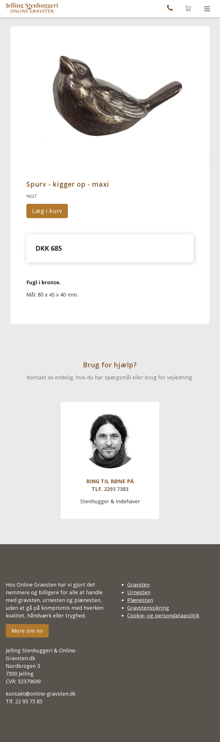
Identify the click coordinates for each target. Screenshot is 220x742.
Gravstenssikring (148, 607)
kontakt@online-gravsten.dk (41, 693)
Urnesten (138, 592)
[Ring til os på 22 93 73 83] (170, 8)
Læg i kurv (47, 211)
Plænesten (140, 600)
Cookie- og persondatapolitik (163, 615)
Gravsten (138, 584)
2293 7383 (116, 489)
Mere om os (27, 630)
